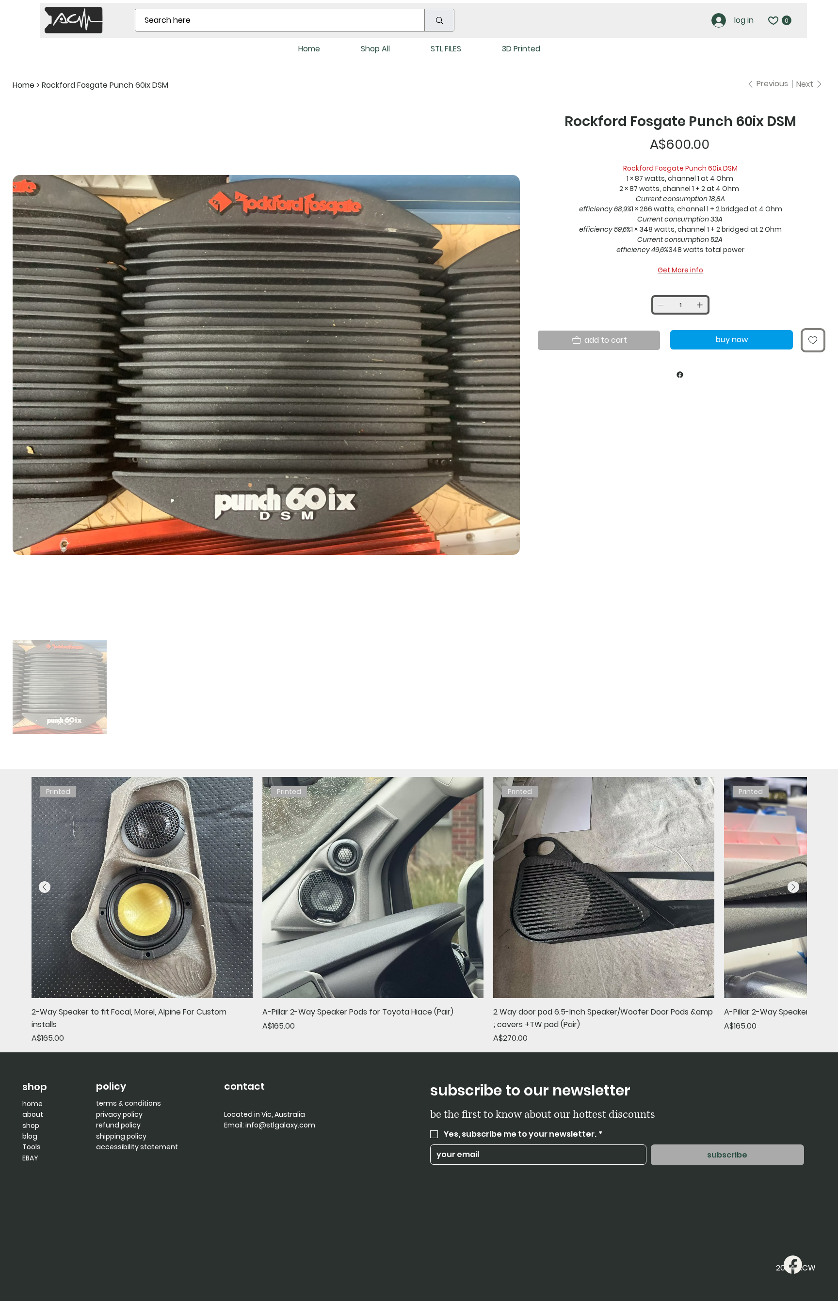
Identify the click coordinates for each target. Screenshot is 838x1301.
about (32, 1114)
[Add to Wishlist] (813, 340)
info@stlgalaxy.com (280, 1125)
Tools (31, 1147)
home (32, 1104)
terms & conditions (128, 1103)
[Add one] (699, 305)
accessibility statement (137, 1147)
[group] (419, 911)
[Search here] (439, 20)
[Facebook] (679, 375)
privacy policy (119, 1114)
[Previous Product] (44, 887)
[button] (786, 20)
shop (30, 1125)
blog (29, 1136)
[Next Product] (793, 887)
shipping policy (121, 1136)
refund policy (118, 1125)
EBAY (30, 1158)
